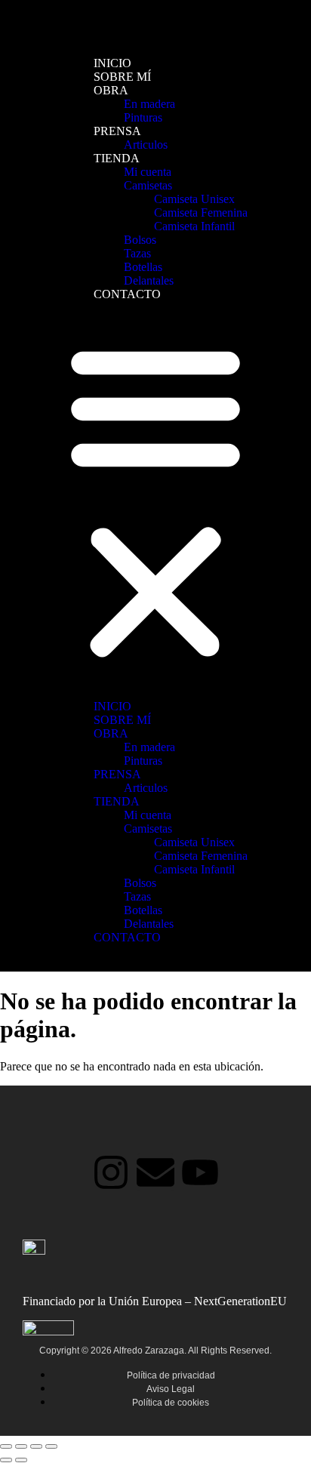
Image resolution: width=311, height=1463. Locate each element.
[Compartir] (36, 1446)
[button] (155, 500)
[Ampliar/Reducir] (6, 1446)
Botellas (143, 266)
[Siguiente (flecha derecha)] (21, 1460)
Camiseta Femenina (201, 212)
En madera (149, 103)
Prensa (117, 131)
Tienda (117, 158)
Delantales (149, 280)
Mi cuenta (147, 171)
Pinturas (143, 117)
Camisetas (148, 185)
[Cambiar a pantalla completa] (21, 1446)
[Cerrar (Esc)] (51, 1446)
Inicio (112, 63)
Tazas (137, 253)
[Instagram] (111, 1172)
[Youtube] (200, 1172)
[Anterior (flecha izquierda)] (6, 1460)
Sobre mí (122, 76)
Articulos (146, 144)
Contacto (127, 294)
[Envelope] (155, 1172)
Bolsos (140, 239)
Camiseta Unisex (194, 198)
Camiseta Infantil (194, 226)
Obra (111, 90)
